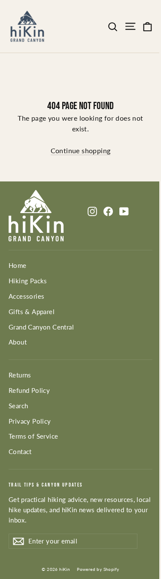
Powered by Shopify (98, 569)
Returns (20, 375)
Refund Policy (29, 390)
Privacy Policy (30, 421)
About (18, 342)
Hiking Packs (28, 281)
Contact (20, 451)
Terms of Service (33, 436)
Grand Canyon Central (41, 327)
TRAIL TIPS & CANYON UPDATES (46, 485)
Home (18, 265)
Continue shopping (81, 150)
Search (18, 406)
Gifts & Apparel (32, 311)
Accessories (26, 296)
